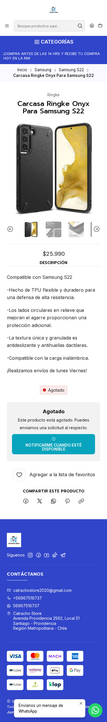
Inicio (22, 70)
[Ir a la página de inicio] (53, 9)
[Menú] (7, 26)
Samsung (43, 70)
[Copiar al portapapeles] (81, 501)
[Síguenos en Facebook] (38, 555)
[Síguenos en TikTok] (55, 555)
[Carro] (100, 26)
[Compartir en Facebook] (26, 501)
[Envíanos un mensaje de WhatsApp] (95, 710)
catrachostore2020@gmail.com (42, 590)
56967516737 (26, 605)
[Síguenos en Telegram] (63, 555)
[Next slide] (96, 229)
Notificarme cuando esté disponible (53, 447)
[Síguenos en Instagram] (30, 555)
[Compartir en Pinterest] (67, 501)
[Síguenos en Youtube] (46, 555)
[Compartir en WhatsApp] (53, 501)
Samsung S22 (71, 70)
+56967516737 (27, 598)
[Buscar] (80, 26)
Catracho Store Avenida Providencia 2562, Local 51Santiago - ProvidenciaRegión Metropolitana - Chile (46, 621)
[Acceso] (92, 26)
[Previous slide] (11, 229)
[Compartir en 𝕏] (40, 501)
